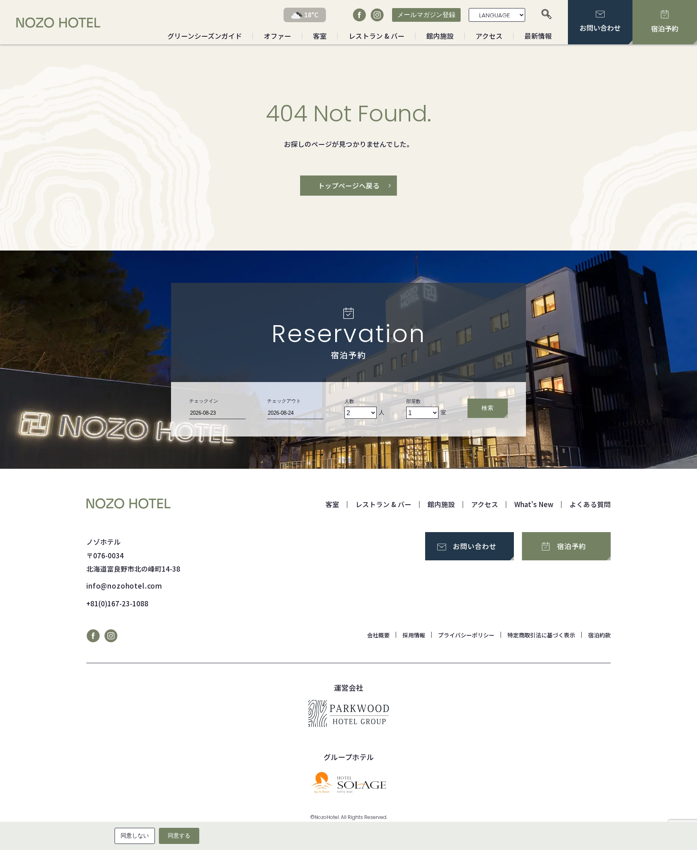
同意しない (135, 835)
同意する (179, 835)
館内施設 (440, 36)
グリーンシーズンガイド (204, 36)
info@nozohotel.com (124, 586)
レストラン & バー (376, 36)
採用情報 (414, 635)
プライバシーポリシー (466, 635)
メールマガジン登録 (426, 14)
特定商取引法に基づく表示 (541, 635)
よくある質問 (590, 504)
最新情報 (538, 36)
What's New (533, 504)
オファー (277, 36)
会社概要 (378, 635)
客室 (320, 36)
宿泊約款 (599, 635)
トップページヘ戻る (349, 185)
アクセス (489, 36)
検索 (487, 408)
